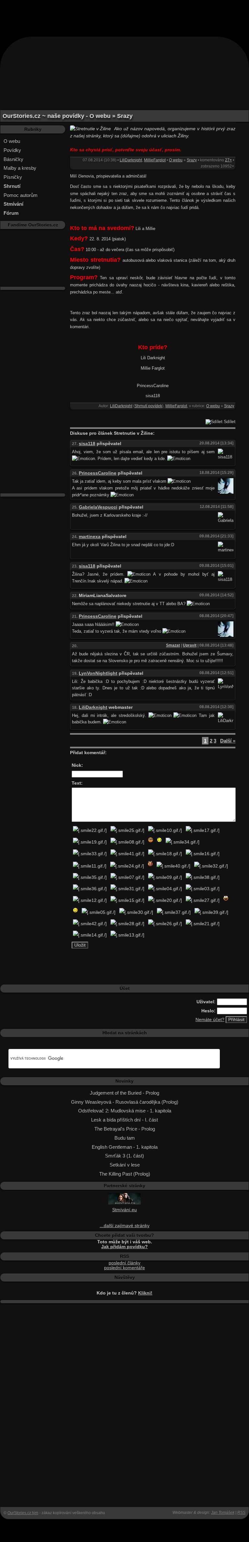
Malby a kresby (20, 168)
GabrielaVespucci (98, 507)
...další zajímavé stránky (124, 1225)
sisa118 (87, 443)
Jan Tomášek (222, 1512)
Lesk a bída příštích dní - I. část (124, 1119)
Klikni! (145, 1293)
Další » (227, 740)
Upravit (189, 645)
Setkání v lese (125, 1165)
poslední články (124, 1262)
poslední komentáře (124, 1267)
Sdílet (228, 421)
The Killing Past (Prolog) (124, 1174)
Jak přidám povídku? (124, 1246)
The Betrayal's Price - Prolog (124, 1129)
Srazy (192, 160)
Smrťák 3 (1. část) (124, 1155)
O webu (12, 141)
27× (228, 160)
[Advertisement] (124, 14)
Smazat (173, 645)
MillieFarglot (155, 160)
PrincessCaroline (97, 473)
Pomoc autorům (21, 195)
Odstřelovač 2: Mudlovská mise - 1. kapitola (124, 1110)
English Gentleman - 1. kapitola (125, 1147)
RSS (241, 1512)
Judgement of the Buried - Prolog (124, 1093)
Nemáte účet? (210, 1019)
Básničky (13, 159)
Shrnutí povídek (148, 406)
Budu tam (124, 1138)
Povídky (12, 150)
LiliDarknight (131, 160)
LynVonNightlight (98, 673)
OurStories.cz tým (22, 1513)
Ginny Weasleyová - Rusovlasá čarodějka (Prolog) (124, 1102)
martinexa (90, 536)
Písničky (13, 177)
